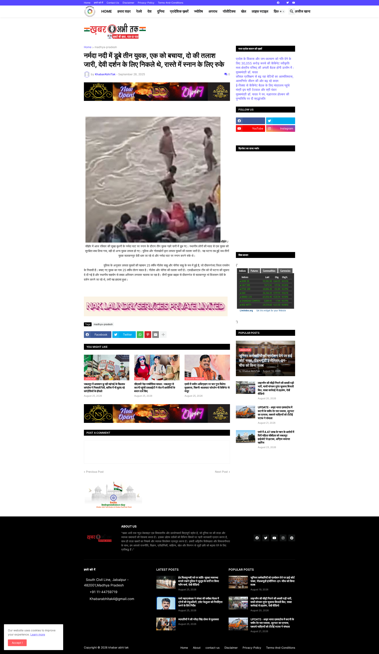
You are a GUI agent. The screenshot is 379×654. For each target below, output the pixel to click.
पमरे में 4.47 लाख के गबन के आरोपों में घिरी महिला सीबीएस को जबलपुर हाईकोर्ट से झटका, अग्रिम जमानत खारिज (276, 437)
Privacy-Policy (146, 2)
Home (87, 2)
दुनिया (160, 11)
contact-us (212, 647)
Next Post (221, 471)
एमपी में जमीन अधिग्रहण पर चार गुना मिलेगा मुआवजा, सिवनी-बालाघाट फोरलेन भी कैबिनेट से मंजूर (207, 387)
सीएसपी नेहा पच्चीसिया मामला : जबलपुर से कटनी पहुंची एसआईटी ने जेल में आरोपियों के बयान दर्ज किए (154, 387)
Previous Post (95, 471)
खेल (243, 11)
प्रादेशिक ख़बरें (179, 11)
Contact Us (113, 2)
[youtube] (293, 3)
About (197, 647)
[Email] (155, 334)
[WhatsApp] (140, 334)
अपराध (212, 11)
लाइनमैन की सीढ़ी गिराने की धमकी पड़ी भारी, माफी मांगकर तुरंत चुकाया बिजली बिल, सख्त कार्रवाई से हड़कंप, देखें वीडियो (276, 388)
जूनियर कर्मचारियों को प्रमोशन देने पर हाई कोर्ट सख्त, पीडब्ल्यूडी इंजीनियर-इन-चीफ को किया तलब (272, 581)
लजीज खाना (302, 11)
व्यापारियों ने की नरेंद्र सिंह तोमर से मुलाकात (198, 619)
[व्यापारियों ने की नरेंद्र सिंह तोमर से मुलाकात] (166, 624)
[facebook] (278, 3)
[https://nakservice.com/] (250, 136)
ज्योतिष (198, 11)
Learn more (37, 634)
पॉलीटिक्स (229, 11)
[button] (282, 11)
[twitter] (287, 3)
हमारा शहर (124, 11)
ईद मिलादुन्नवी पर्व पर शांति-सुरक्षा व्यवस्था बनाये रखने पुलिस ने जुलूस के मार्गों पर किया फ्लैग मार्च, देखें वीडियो (198, 581)
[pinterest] (291, 538)
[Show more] (163, 334)
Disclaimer (128, 2)
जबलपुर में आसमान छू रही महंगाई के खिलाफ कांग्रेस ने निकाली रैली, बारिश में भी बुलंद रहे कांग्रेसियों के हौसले (104, 387)
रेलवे (139, 11)
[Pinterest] (147, 334)
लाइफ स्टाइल (260, 11)
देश (149, 11)
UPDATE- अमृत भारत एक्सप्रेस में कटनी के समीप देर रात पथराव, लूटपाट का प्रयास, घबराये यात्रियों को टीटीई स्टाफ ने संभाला (276, 413)
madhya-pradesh (106, 47)
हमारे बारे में (98, 2)
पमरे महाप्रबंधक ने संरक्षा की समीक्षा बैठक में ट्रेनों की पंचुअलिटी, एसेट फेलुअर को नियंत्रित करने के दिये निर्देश (200, 602)
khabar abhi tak (118, 647)
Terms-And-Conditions (170, 2)
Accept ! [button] (17, 642)
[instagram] (283, 538)
